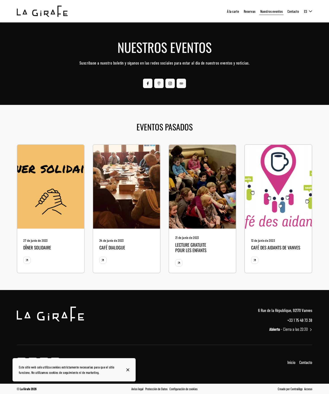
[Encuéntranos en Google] (159, 83)
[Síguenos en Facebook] (147, 83)
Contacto (305, 362)
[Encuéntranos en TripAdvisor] (181, 83)
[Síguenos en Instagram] (170, 83)
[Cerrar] (128, 369)
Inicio (291, 362)
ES (305, 11)
